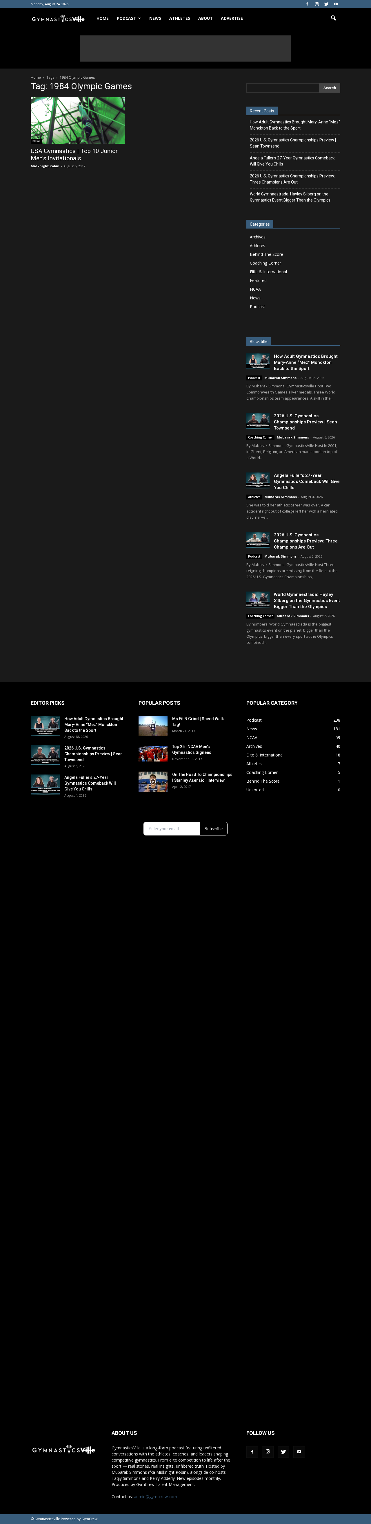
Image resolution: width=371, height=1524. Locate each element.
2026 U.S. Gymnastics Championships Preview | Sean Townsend (293, 143)
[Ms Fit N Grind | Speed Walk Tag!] (153, 726)
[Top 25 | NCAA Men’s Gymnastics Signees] (153, 754)
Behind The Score (266, 254)
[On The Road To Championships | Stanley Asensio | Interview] (153, 782)
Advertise (232, 18)
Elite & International (268, 271)
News (155, 18)
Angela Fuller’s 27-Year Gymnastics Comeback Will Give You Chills (292, 161)
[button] (333, 18)
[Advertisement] (185, 48)
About (205, 18)
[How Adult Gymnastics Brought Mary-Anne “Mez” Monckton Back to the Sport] (258, 361)
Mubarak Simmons (280, 377)
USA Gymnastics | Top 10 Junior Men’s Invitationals (74, 155)
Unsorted (255, 789)
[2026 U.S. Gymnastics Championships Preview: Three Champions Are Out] (258, 540)
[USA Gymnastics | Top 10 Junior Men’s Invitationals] (78, 120)
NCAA (255, 289)
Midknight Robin (45, 166)
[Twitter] (326, 4)
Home (103, 18)
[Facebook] (307, 4)
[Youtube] (336, 4)
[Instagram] (316, 4)
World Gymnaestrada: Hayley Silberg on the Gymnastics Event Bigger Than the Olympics (290, 197)
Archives (257, 237)
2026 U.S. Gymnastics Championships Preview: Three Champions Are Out (292, 179)
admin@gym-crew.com (155, 1496)
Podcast (257, 306)
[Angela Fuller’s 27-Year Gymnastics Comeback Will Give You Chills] (258, 480)
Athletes (179, 18)
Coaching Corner (265, 263)
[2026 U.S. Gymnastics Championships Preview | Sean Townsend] (258, 421)
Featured (258, 280)
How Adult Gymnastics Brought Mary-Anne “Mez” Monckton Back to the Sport (295, 125)
